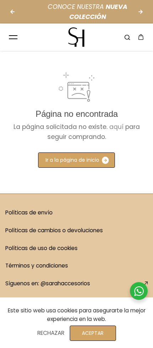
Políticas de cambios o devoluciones (54, 230)
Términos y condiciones (36, 265)
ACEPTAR (93, 333)
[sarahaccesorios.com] (76, 37)
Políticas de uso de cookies (41, 248)
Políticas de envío (29, 212)
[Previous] (12, 12)
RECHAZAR (50, 333)
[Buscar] (127, 37)
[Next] (140, 12)
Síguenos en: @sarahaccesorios (47, 283)
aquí (116, 127)
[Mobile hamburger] (13, 37)
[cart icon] (141, 37)
